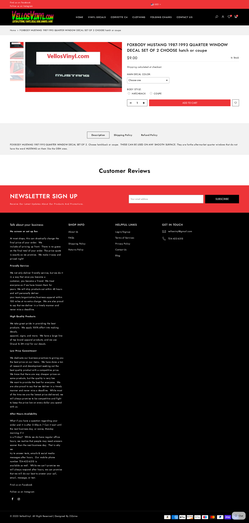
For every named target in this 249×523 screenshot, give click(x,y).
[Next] (116, 67)
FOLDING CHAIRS (161, 17)
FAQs (71, 237)
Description (98, 135)
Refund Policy (149, 135)
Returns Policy (76, 249)
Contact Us (121, 249)
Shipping (132, 67)
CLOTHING (138, 17)
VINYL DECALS (97, 17)
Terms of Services (124, 237)
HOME (79, 17)
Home (13, 30)
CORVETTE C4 (119, 17)
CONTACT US (185, 17)
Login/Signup (122, 231)
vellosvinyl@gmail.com (180, 231)
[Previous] (31, 67)
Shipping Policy (123, 135)
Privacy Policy (122, 243)
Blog (117, 255)
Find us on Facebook (21, 484)
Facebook (26, 2)
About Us (73, 231)
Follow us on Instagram (21, 6)
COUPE (158, 93)
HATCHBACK (139, 93)
